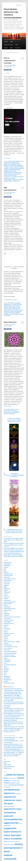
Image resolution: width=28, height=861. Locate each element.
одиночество (11, 822)
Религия (6, 638)
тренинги (6, 668)
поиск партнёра (12, 835)
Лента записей (7, 764)
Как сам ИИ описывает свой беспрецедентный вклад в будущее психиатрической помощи (14, 703)
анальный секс (7, 562)
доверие (19, 793)
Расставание (7, 635)
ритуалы (6, 640)
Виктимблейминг (19, 165)
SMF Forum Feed (9, 686)
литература (6, 597)
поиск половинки (13, 838)
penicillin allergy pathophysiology (12, 749)
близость (6, 567)
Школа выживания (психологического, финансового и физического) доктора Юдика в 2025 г (13, 723)
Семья (5, 658)
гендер (11, 167)
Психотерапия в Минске (15, 780)
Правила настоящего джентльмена (15, 750)
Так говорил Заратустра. (10, 664)
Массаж (6, 47)
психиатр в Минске (15, 841)
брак (5, 570)
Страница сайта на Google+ (14, 418)
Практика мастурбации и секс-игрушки (13, 548)
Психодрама (7, 707)
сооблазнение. (15, 314)
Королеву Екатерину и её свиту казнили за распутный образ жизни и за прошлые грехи (14, 544)
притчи (5, 626)
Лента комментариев (9, 766)
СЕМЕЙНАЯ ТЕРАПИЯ (15, 783)
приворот (6, 625)
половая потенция (8, 620)
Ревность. (6, 636)
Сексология (6, 311)
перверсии (6, 613)
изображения (7, 592)
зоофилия (6, 585)
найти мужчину (7, 174)
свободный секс (8, 645)
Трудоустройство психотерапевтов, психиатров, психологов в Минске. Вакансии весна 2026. (13, 698)
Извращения (7, 588)
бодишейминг (13, 164)
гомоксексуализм (8, 575)
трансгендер (12, 178)
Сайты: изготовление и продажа (12, 641)
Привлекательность (9, 623)
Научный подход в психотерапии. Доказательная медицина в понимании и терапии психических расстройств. (14, 710)
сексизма (14, 175)
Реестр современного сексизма (10, 60)
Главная (6, 41)
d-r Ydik (9, 66)
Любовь (6, 598)
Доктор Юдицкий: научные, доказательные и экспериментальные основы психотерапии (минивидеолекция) (14, 715)
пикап (19, 307)
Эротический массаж (9, 683)
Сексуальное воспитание (10, 653)
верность (10, 305)
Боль (5, 569)
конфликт (6, 307)
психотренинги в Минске (9, 844)
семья (10, 314)
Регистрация (7, 761)
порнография (7, 621)
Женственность (18, 172)
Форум (11, 41)
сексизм (10, 175)
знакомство (7, 583)
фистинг (6, 671)
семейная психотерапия (10, 656)
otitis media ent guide (9, 752)
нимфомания (7, 607)
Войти (5, 763)
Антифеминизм (11, 161)
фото (5, 674)
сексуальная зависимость (16, 311)
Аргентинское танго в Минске (10, 410)
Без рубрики (7, 565)
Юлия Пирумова (15, 412)
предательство (7, 841)
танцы (5, 666)
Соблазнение (7, 660)
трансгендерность (8, 179)
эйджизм (6, 181)
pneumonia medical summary (11, 744)
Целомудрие (7, 304)
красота (6, 593)
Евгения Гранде (12, 171)
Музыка (6, 605)
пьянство (6, 630)
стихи (5, 663)
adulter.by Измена (18, 304)
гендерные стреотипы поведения (11, 168)
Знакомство (7, 582)
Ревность (21, 310)
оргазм (5, 612)
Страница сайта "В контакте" (14, 421)
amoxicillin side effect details (11, 740)
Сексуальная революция (16, 785)
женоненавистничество (9, 172)
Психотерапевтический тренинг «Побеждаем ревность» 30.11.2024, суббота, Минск (13, 540)
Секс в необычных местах (10, 646)
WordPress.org (7, 768)
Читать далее (8, 158)
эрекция (6, 681)
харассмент (15, 179)
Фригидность (7, 676)
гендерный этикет (8, 574)
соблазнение (7, 661)
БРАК (5, 778)
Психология (17, 47)
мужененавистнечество (10, 602)
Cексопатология (7, 162)
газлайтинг (6, 167)
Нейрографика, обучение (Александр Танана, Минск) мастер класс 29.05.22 (14, 754)
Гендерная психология (18, 167)
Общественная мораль (9, 608)
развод (5, 631)
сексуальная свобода (9, 312)
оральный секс (7, 610)
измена (5, 590)
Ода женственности (10, 188)
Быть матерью (11, 165)
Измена (20, 778)
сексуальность (7, 176)
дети (16, 793)
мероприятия (7, 600)
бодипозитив (7, 164)
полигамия (6, 615)
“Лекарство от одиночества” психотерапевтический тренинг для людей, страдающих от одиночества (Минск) (14, 728)
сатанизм (6, 643)
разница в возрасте (9, 633)
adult (5, 775)
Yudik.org (6, 305)
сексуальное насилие (9, 655)
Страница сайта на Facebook (14, 420)
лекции (5, 595)
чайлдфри (21, 179)
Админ (11, 47)
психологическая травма (9, 308)
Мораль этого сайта (8, 44)
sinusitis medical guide (9, 737)
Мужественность (8, 603)
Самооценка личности (9, 731)
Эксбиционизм (7, 679)
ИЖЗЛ (5, 587)
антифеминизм (15, 162)
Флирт (5, 673)
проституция (7, 628)
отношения (7, 825)
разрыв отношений (13, 310)
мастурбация (11, 806)
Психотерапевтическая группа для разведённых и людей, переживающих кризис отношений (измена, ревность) (14, 551)
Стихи (16, 44)
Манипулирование (13, 307)
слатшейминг (14, 176)
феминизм (18, 161)
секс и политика (8, 648)
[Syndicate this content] (4, 686)
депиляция (6, 577)
